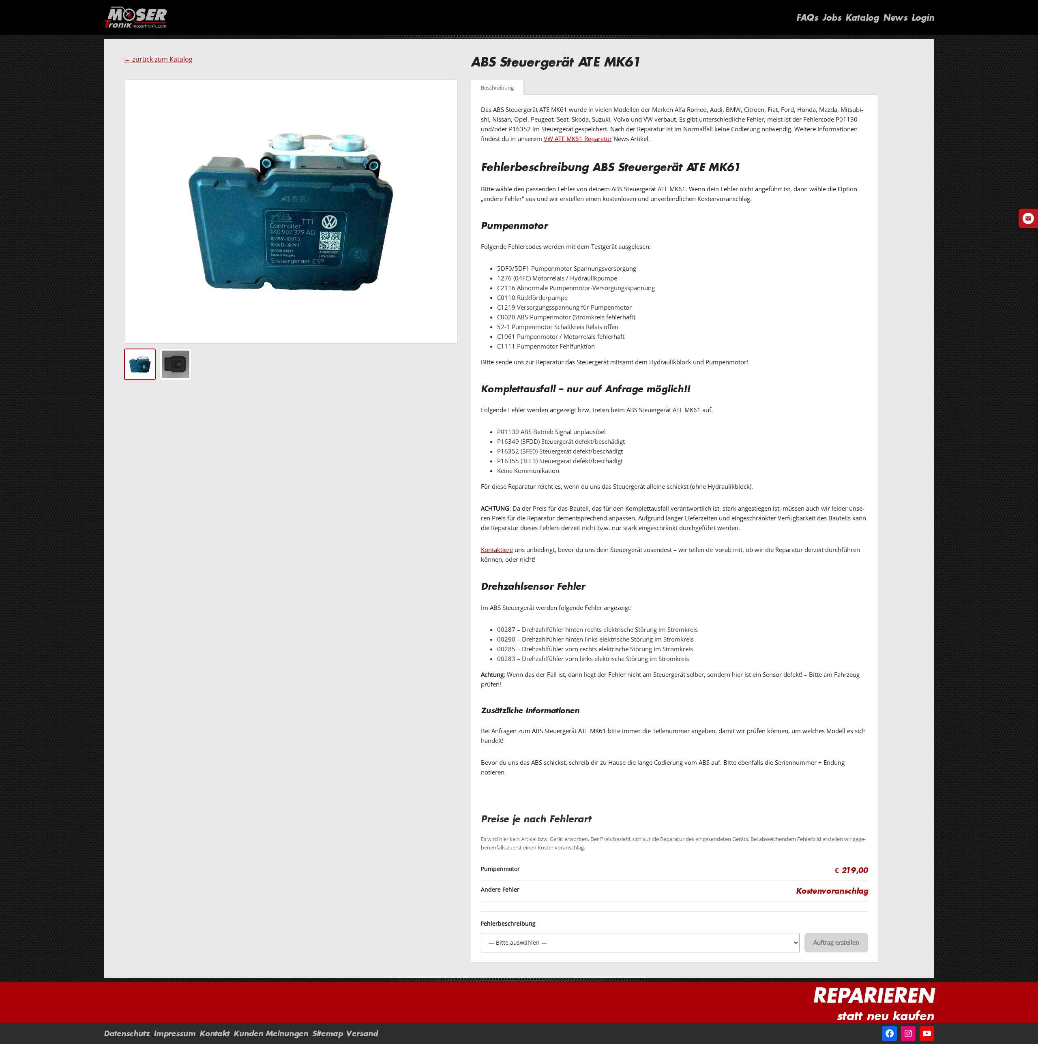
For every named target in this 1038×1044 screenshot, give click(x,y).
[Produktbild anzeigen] (140, 364)
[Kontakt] (1028, 218)
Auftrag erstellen (836, 942)
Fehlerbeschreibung (508, 923)
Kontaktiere (497, 550)
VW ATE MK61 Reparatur (578, 139)
